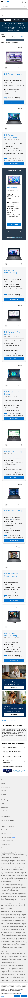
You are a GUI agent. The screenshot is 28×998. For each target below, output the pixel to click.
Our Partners (4, 807)
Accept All (24, 996)
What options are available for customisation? (10, 761)
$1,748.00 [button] (10, 194)
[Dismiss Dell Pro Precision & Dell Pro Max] (22, 40)
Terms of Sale (5, 830)
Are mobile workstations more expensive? (12, 766)
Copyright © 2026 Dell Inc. (8, 826)
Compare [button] (20, 47)
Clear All (3, 40)
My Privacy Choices (6, 837)
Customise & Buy (14, 224)
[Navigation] (2, 2)
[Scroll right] (26, 20)
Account (3, 780)
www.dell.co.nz (10, 857)
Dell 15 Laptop (12, 187)
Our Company (4, 803)
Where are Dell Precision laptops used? (12, 756)
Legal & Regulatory (6, 844)
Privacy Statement (6, 833)
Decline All (17, 996)
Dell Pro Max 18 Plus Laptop (12, 393)
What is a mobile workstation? (10, 747)
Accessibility (4, 848)
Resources (4, 810)
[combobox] (14, 7)
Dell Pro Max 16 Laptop (13, 74)
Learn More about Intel (17, 771)
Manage (2, 996)
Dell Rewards (13, 962)
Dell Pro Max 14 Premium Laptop (10, 136)
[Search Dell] (25, 6)
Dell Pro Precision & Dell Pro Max (13, 40)
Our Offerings (4, 800)
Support (3, 783)
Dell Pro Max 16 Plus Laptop (12, 333)
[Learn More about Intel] (8, 770)
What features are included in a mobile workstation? (12, 752)
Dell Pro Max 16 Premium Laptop (10, 272)
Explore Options (14, 102)
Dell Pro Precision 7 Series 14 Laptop (11, 575)
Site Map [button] (3, 790)
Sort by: (3, 34)
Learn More (14, 687)
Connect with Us (5, 787)
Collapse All (14, 720)
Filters (21, 36)
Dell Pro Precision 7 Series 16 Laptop (11, 634)
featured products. (17, 237)
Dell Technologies (6, 816)
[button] (22, 2)
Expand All (5, 720)
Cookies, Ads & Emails (7, 840)
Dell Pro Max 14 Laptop (13, 452)
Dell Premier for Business (7, 820)
